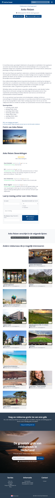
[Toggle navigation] (51, 2)
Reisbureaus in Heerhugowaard (28, 6)
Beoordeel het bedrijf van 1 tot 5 (30, 201)
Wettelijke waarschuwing (27, 482)
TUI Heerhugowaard (8, 284)
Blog (10, 486)
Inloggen (10, 484)
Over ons (10, 481)
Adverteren (10, 482)
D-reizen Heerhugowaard (35, 264)
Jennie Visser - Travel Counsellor (37, 386)
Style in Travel (7, 325)
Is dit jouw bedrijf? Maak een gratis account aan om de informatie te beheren (21, 124)
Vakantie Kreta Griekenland (10, 366)
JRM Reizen (32, 346)
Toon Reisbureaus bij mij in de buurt (28, 461)
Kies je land (15, 495)
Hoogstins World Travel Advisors (11, 305)
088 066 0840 (19, 16)
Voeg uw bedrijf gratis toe (27, 425)
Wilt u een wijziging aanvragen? (10, 122)
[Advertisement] (27, 30)
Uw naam (6, 201)
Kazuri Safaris (7, 406)
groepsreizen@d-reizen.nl (34, 16)
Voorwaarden (27, 481)
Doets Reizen (6, 346)
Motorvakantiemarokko (9, 386)
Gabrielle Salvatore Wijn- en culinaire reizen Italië (38, 325)
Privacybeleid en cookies (27, 484)
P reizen (31, 284)
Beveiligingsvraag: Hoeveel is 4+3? (11, 216)
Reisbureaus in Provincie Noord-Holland (20, 237)
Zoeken (41, 458)
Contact (44, 481)
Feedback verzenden (30, 218)
